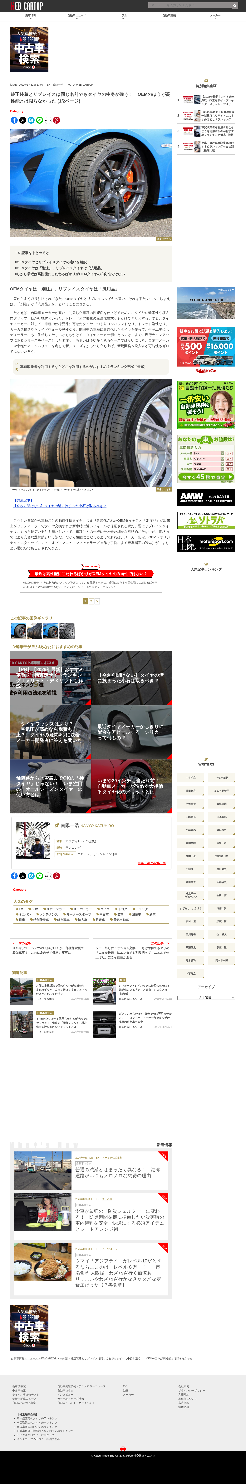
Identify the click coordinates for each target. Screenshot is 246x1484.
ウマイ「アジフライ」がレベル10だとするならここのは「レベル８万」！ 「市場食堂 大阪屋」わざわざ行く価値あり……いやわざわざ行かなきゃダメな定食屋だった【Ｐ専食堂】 (118, 1272)
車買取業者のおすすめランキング (37, 1422)
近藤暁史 (222, 882)
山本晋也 (222, 816)
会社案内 (183, 1386)
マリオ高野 (221, 777)
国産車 (136, 914)
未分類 (64, 1358)
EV (21, 909)
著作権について (187, 1398)
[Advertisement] (91, 1093)
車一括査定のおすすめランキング (37, 1418)
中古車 (104, 914)
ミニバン (25, 914)
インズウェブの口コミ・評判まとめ (38, 1439)
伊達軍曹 (191, 803)
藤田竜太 (191, 882)
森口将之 (222, 829)
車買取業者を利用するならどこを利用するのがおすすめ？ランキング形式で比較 (82, 367)
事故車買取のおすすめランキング (37, 1426)
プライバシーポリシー (191, 1390)
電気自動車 (121, 919)
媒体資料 (183, 1407)
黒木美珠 (191, 960)
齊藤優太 (191, 947)
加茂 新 (222, 921)
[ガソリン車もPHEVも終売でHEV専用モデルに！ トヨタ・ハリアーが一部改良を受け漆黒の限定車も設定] (104, 1024)
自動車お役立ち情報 (24, 1402)
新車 (153, 914)
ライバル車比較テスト (25, 1394)
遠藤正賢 (222, 908)
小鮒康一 (191, 869)
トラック (142, 909)
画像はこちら (164, 239)
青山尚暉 (107, 1199)
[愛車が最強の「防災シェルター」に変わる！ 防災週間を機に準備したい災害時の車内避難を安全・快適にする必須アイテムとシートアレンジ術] (42, 1212)
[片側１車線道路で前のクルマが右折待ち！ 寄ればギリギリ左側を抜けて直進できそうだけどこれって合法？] (21, 991)
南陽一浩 (58, 84)
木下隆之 (191, 973)
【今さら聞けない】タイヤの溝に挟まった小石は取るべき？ (59, 506)
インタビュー (65, 1394)
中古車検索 (19, 1390)
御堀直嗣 (49, 1031)
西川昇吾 (191, 934)
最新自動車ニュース (24, 1398)
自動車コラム (44, 979)
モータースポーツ (78, 914)
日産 (22, 919)
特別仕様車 (41, 919)
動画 (122, 979)
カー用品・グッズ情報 (70, 1398)
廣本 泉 (191, 856)
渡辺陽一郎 (221, 856)
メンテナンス (49, 914)
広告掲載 (183, 1402)
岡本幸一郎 (221, 960)
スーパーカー (82, 909)
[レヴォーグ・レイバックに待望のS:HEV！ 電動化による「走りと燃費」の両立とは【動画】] (104, 991)
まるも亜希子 (221, 790)
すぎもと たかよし (191, 908)
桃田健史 (222, 869)
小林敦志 (191, 829)
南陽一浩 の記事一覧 (152, 863)
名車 (120, 914)
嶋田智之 (191, 790)
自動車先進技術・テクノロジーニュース (81, 1386)
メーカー (128, 1394)
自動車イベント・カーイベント (76, 1402)
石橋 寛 (222, 895)
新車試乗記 (19, 1386)
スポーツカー (56, 909)
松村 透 (191, 921)
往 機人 (222, 934)
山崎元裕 (191, 816)
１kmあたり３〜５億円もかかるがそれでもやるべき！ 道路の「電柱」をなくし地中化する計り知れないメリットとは (62, 1022)
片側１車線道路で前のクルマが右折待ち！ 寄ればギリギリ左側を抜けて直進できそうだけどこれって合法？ (63, 989)
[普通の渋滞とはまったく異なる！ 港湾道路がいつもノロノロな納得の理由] (42, 1170)
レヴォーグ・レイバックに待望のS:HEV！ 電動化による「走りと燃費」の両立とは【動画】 (145, 989)
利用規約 (183, 1394)
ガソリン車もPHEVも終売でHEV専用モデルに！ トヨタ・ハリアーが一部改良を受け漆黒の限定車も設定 (145, 1017)
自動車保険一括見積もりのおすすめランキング (45, 1430)
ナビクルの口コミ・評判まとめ (36, 1435)
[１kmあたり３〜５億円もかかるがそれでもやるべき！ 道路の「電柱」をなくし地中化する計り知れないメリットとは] (21, 1024)
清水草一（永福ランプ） (191, 895)
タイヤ (105, 909)
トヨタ (122, 909)
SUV (35, 909)
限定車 (100, 919)
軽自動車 (63, 919)
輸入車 (82, 919)
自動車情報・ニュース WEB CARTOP (34, 1358)
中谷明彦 (191, 777)
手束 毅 (222, 947)
